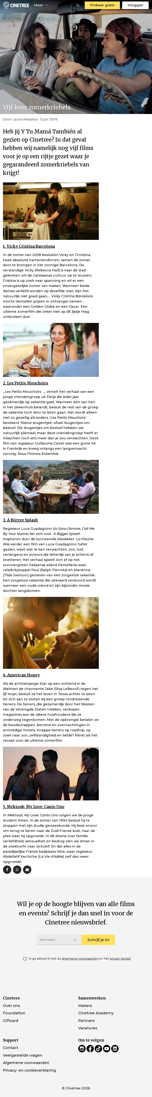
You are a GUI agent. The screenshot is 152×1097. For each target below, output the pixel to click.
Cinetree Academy (96, 1013)
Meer (39, 5)
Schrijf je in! (98, 940)
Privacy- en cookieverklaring (29, 1070)
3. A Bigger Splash (20, 520)
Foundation (14, 1013)
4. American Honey (21, 675)
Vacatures (87, 1028)
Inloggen (135, 5)
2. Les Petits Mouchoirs (25, 383)
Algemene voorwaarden (26, 1062)
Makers (85, 1005)
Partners (86, 1020)
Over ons (11, 1005)
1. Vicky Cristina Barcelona (29, 246)
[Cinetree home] (16, 5)
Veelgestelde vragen (22, 1055)
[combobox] (78, 5)
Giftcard (10, 1020)
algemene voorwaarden (80, 958)
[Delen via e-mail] (27, 869)
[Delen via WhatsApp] (17, 869)
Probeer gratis (102, 5)
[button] (78, 5)
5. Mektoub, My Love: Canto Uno (33, 806)
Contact (10, 1047)
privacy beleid (120, 958)
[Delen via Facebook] (7, 869)
